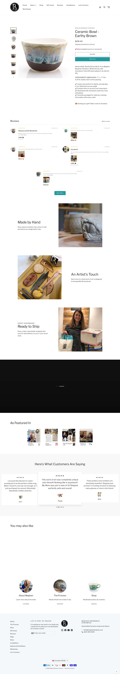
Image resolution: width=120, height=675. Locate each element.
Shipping (78, 44)
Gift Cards (50, 5)
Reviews (60, 5)
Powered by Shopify (69, 668)
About (32, 5)
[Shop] (94, 586)
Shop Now (94, 604)
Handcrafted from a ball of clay (60, 599)
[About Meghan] (25, 586)
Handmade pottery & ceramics (94, 599)
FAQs (12, 637)
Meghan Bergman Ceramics (85, 28)
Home (25, 5)
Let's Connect (83, 5)
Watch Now (66, 407)
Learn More (26, 604)
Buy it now (92, 59)
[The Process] (60, 586)
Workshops (27, 9)
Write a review (106, 121)
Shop (41, 5)
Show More (23, 134)
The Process (14, 624)
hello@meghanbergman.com (93, 630)
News (12, 640)
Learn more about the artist (26, 599)
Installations (70, 5)
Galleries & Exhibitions (17, 646)
